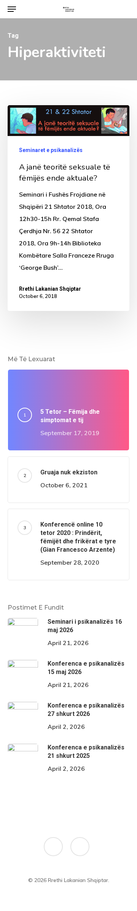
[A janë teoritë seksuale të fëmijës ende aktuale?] (68, 208)
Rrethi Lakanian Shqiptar (50, 289)
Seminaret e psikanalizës (51, 150)
